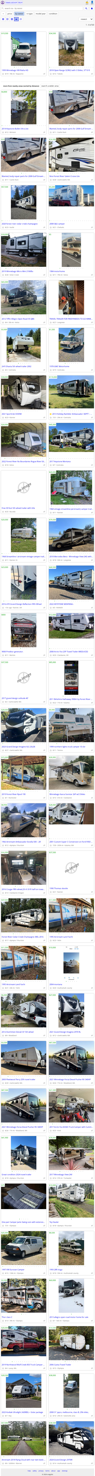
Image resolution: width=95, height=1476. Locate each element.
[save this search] (92, 8)
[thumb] (7, 19)
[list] (3, 19)
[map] (21, 19)
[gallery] (16, 19)
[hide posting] (44, 73)
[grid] (12, 19)
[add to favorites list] (3, 73)
